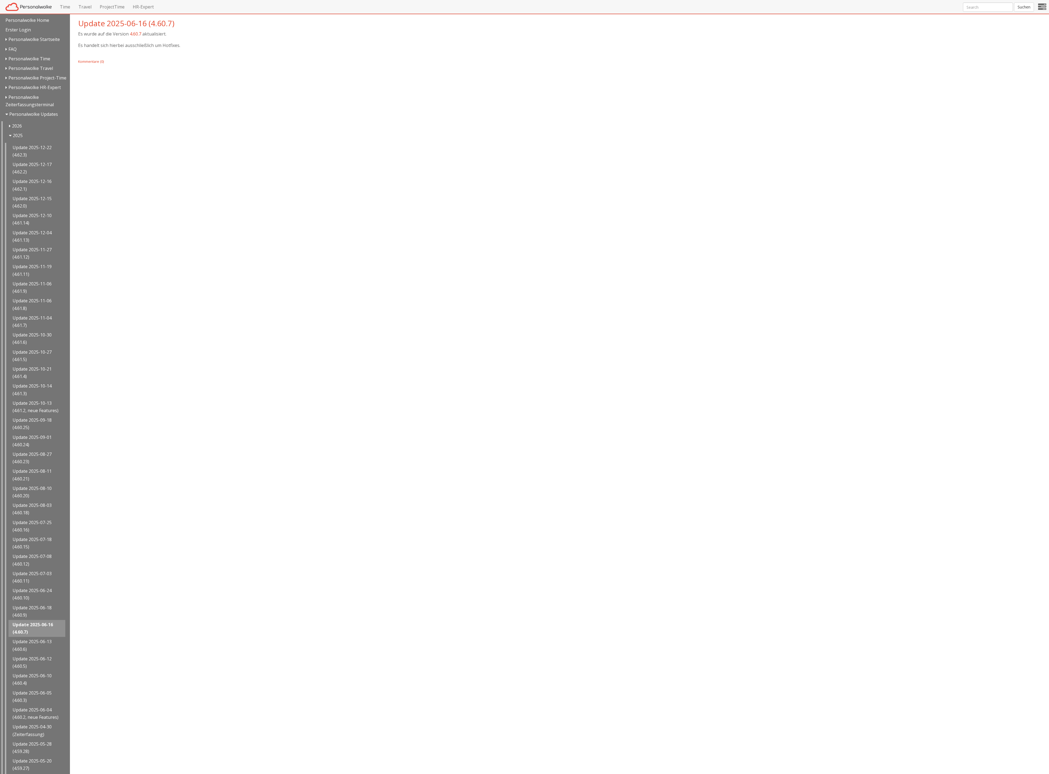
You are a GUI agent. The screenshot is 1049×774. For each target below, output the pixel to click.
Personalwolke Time (29, 59)
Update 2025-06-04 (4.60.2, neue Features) (35, 713)
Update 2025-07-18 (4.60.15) (32, 543)
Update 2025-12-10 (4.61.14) (32, 219)
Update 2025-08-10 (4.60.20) (32, 492)
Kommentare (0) (91, 61)
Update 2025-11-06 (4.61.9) (32, 287)
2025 (18, 135)
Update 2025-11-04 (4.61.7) (32, 321)
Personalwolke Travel (30, 68)
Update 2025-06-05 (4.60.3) (32, 696)
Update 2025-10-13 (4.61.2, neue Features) (35, 406)
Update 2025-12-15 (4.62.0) (32, 202)
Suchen (1024, 7)
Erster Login (18, 30)
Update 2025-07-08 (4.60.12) (32, 560)
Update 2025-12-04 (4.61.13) (32, 236)
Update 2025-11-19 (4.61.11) (32, 270)
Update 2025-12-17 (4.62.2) (32, 168)
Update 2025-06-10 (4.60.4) (32, 679)
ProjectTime (112, 7)
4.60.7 (135, 34)
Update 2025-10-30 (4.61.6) (32, 338)
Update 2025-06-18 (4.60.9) (32, 611)
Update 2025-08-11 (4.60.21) (32, 474)
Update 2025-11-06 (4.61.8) (32, 304)
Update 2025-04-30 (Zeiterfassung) (32, 730)
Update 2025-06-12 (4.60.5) (32, 662)
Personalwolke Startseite (34, 39)
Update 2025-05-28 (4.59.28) (32, 747)
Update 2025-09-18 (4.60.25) (32, 423)
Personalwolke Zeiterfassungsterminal (29, 101)
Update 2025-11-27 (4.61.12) (32, 253)
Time (65, 7)
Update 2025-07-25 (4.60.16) (32, 526)
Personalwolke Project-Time (37, 78)
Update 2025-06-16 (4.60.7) (33, 628)
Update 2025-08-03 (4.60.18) (32, 509)
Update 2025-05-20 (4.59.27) (32, 764)
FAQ (12, 49)
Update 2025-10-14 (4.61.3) (32, 389)
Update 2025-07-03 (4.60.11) (32, 577)
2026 (17, 126)
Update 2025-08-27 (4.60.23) (32, 458)
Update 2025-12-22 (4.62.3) (32, 151)
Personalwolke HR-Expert (34, 87)
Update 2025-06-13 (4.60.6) (32, 645)
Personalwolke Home (27, 20)
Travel (85, 7)
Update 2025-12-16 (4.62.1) (32, 185)
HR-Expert (143, 7)
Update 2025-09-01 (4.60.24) (32, 441)
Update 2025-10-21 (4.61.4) (32, 372)
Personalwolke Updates (33, 114)
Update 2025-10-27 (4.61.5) (32, 355)
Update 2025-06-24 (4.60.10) (32, 594)
